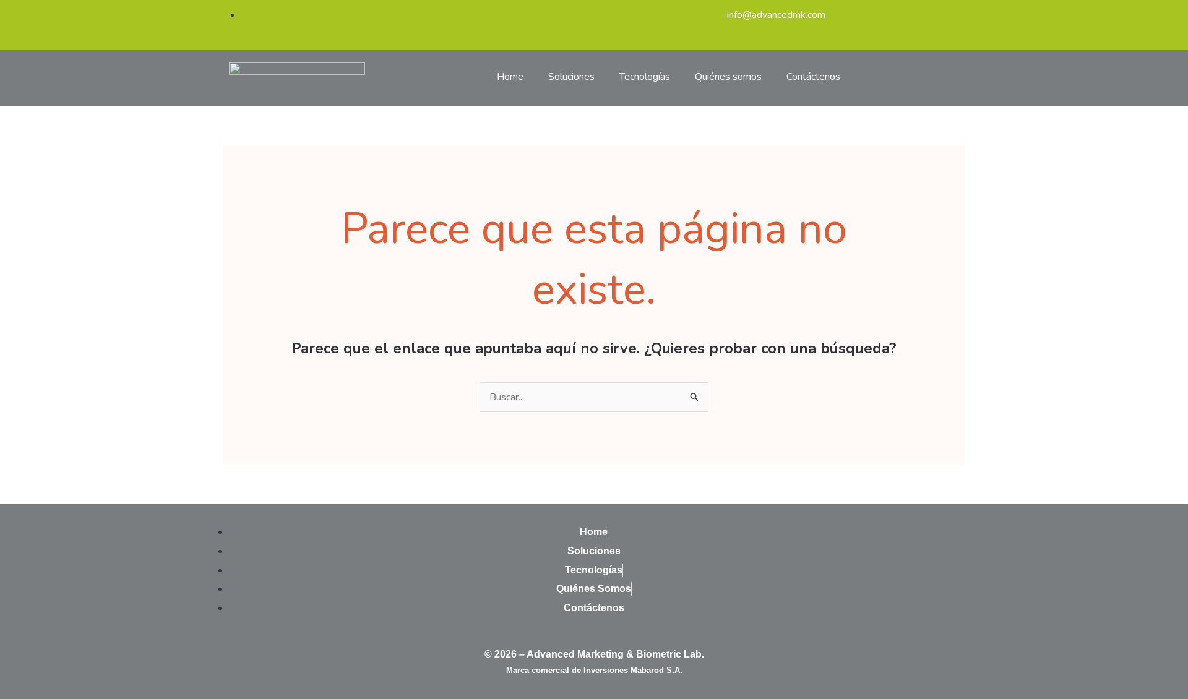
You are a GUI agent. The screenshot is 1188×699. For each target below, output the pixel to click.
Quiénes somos (728, 77)
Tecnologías (644, 77)
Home (510, 77)
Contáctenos (813, 77)
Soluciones (571, 77)
